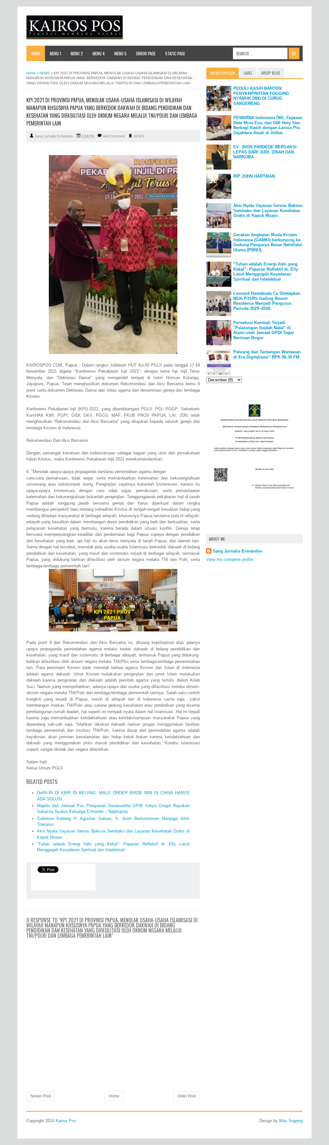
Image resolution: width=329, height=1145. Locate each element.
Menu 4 (99, 53)
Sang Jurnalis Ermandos (237, 551)
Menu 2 (77, 53)
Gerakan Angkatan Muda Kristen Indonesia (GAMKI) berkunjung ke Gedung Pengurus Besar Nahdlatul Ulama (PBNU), (267, 242)
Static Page (175, 53)
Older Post (186, 1096)
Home (35, 53)
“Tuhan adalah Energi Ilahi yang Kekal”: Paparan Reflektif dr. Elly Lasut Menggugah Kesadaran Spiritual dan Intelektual (265, 272)
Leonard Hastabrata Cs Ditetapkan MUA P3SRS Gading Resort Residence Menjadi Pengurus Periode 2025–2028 (266, 301)
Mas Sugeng (291, 1120)
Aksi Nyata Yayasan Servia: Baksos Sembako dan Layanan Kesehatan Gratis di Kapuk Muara (268, 210)
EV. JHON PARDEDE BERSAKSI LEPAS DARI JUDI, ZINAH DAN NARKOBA (265, 151)
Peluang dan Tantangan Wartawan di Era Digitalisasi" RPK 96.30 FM (267, 354)
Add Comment (114, 136)
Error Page (146, 53)
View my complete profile (229, 559)
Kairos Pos (66, 1120)
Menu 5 (120, 53)
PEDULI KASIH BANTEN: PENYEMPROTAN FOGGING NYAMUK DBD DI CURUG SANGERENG (261, 96)
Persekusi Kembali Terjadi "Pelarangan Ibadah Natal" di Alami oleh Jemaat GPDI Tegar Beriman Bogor (263, 330)
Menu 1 (55, 53)
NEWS (139, 136)
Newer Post (41, 1096)
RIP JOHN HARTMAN (254, 176)
